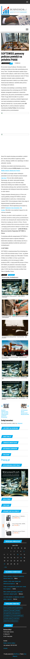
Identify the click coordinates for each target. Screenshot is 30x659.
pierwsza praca (11, 607)
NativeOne (15, 402)
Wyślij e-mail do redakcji (9, 643)
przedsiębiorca (7, 615)
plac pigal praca (16, 613)
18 (21, 557)
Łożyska (5, 648)
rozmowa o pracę (8, 618)
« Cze (5, 567)
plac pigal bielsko (8, 613)
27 (4, 564)
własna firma (7, 621)
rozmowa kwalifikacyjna (17, 615)
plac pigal (12, 610)
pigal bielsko (19, 607)
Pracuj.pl (5, 459)
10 (17, 554)
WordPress (16, 654)
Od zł (16, 518)
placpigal (18, 610)
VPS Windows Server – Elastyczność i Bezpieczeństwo (25, 412)
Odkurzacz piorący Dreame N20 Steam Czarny (19, 531)
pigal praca (6, 610)
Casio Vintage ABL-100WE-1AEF (19, 523)
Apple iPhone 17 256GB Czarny (19, 516)
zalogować (19, 423)
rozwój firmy (16, 618)
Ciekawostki (11, 274)
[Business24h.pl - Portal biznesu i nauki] (15, 10)
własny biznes (14, 621)
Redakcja (17, 63)
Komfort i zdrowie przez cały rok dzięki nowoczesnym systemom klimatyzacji (4, 413)
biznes (5, 607)
